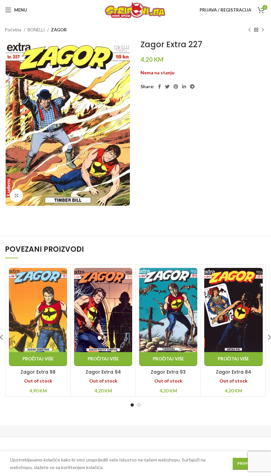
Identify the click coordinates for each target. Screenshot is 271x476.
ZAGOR (59, 29)
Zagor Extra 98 (38, 372)
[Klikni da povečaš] (16, 195)
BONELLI (36, 29)
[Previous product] (249, 30)
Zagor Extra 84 (233, 372)
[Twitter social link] (167, 86)
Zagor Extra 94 (103, 372)
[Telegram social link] (192, 86)
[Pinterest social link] (176, 86)
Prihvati (246, 463)
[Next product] (262, 30)
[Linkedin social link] (184, 86)
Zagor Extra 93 (168, 372)
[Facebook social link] (159, 86)
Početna (13, 29)
